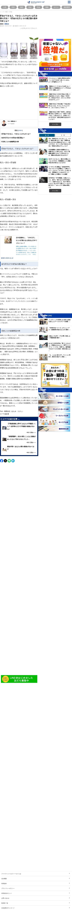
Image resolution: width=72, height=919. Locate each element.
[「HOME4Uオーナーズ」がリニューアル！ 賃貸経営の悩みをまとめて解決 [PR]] (55, 332)
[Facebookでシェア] (1, 460)
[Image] (19, 679)
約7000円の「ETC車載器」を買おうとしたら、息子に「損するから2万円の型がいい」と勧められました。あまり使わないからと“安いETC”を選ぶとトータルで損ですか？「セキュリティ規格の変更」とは (60, 182)
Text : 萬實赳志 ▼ (12, 121)
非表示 (20, 130)
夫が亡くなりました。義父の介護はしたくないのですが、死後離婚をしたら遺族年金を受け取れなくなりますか (59, 160)
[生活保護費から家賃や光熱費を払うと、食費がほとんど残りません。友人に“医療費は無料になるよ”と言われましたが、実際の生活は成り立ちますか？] (43, 152)
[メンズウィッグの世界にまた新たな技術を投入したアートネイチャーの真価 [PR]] (55, 324)
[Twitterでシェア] (5, 460)
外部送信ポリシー (6, 893)
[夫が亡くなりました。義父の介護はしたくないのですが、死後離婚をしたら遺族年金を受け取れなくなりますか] (43, 161)
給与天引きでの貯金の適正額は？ (13, 137)
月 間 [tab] (63, 135)
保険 (46, 7)
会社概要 (4, 878)
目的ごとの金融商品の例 (10, 141)
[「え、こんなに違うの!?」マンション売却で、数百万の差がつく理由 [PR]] (55, 359)
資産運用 (67, 7)
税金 (30, 7)
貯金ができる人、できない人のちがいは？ (16, 134)
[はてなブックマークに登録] (13, 460)
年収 (13, 7)
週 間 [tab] (47, 135)
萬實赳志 (6, 23)
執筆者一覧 (4, 903)
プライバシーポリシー (8, 888)
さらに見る (55, 124)
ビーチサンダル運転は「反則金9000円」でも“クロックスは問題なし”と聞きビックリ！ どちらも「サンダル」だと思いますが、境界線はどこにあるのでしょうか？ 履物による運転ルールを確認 (60, 170)
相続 (21, 7)
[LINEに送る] (9, 460)
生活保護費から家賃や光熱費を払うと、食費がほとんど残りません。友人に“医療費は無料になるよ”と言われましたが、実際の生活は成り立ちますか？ (59, 152)
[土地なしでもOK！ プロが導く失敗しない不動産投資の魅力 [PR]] (55, 339)
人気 (4, 7)
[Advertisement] (19, 105)
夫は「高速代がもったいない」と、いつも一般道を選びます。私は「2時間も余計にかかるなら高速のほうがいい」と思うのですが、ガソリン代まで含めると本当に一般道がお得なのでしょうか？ (59, 142)
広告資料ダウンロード (8, 908)
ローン (56, 7)
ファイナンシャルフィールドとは (11, 873)
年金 (38, 7)
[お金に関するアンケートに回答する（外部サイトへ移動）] (55, 375)
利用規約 (4, 883)
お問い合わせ (5, 898)
